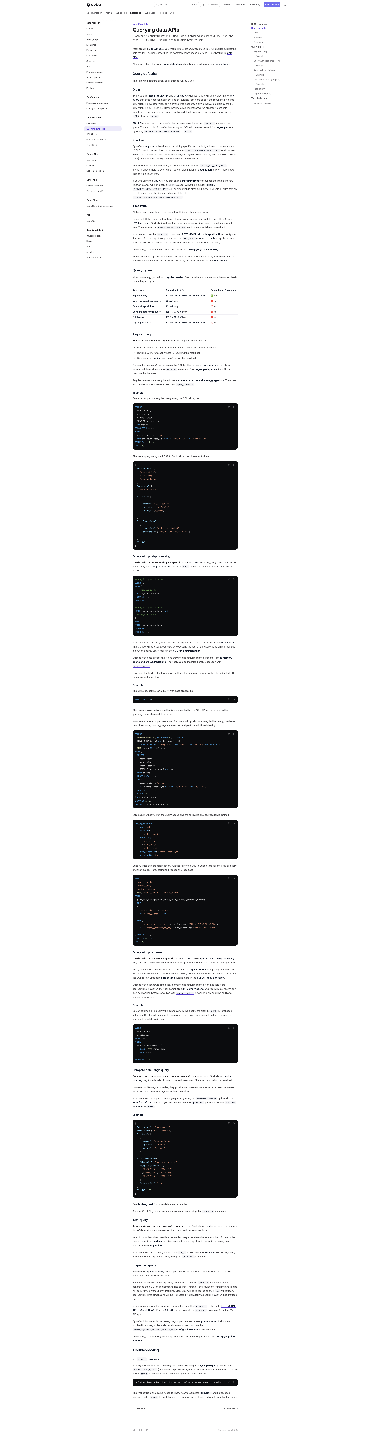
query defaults (171, 64)
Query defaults (259, 28)
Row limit (258, 37)
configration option (166, 1329)
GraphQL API (181, 95)
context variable (199, 238)
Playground (231, 290)
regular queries (174, 277)
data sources (210, 365)
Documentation (94, 13)
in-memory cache (193, 988)
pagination (205, 169)
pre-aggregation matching (203, 249)
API (172, 13)
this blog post (145, 1204)
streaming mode (191, 180)
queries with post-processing (217, 958)
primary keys (208, 1321)
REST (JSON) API (158, 95)
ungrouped (222, 127)
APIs (182, 290)
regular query (161, 566)
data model (156, 48)
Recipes (163, 13)
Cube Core (149, 13)
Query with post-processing (267, 61)
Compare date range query (267, 79)
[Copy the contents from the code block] (229, 407)
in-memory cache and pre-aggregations (201, 380)
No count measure (262, 103)
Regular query (260, 51)
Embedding (121, 13)
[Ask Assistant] (234, 407)
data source (228, 642)
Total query (259, 89)
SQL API (137, 123)
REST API (209, 1252)
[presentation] (185, 769)
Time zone (259, 42)
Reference (135, 13)
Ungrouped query (262, 93)
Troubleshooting (259, 98)
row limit (156, 358)
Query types (257, 46)
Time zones (220, 260)
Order (256, 32)
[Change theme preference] (285, 4)
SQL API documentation (186, 650)
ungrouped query (208, 1365)
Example (260, 56)
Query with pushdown (264, 70)
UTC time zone (141, 223)
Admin (109, 13)
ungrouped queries (206, 369)
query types (222, 64)
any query (151, 146)
